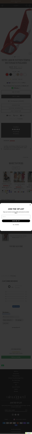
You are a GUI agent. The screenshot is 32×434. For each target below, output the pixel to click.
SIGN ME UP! (16, 220)
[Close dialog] (30, 205)
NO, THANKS (16, 224)
